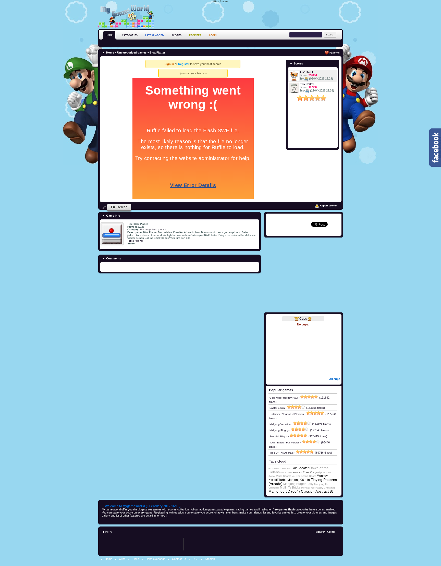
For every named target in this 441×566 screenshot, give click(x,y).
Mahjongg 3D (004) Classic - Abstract (298, 491)
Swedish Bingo (278, 436)
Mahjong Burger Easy (298, 484)
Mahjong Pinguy (279, 430)
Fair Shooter (300, 468)
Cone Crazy (310, 472)
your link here (199, 73)
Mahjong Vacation (280, 424)
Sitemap (210, 558)
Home (110, 52)
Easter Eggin (277, 407)
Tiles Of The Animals (281, 452)
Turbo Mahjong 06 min (294, 480)
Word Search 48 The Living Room (296, 476)
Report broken (328, 205)
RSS (195, 558)
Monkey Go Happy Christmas (318, 487)
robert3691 (307, 84)
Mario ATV (297, 472)
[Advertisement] (250, 15)
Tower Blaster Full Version (285, 442)
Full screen (119, 207)
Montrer (320, 532)
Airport (321, 472)
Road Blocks (273, 468)
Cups (303, 318)
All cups (334, 378)
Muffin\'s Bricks (290, 487)
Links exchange (155, 558)
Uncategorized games (131, 52)
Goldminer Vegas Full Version (287, 414)
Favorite (334, 52)
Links (135, 558)
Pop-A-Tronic (286, 472)
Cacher (331, 532)
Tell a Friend (135, 240)
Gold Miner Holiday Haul (284, 397)
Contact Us (179, 558)
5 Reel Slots (285, 468)
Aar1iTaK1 (306, 72)
